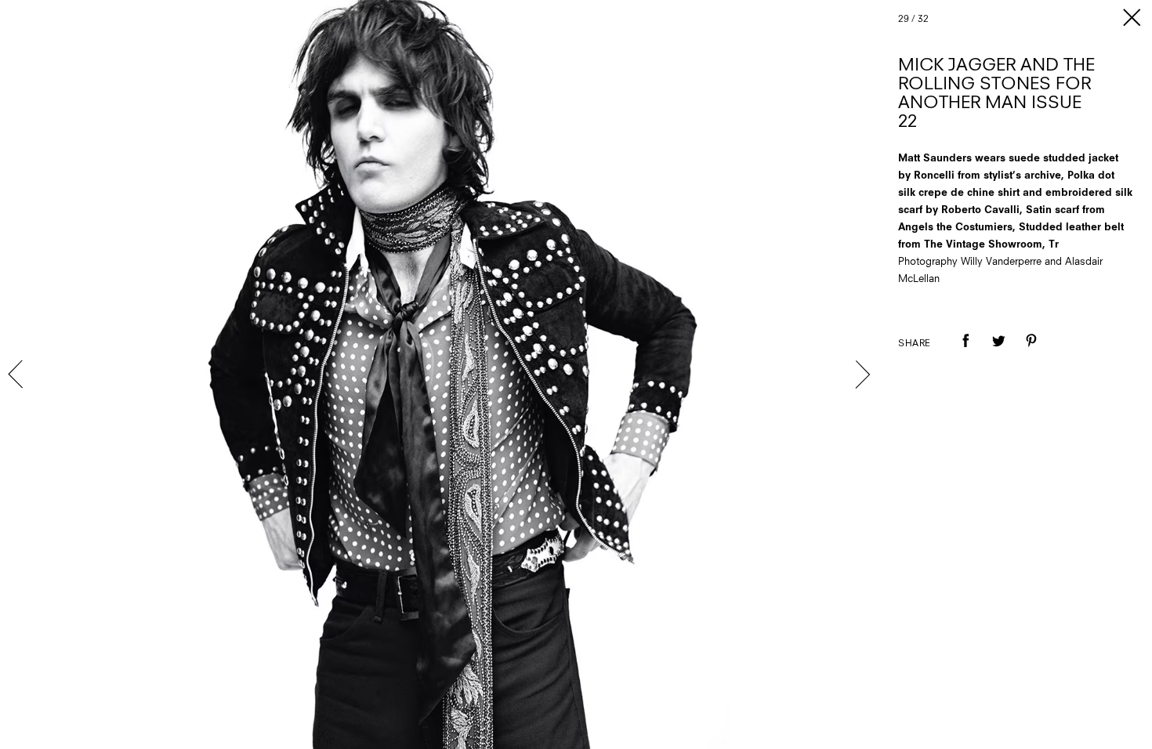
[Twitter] (998, 351)
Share (914, 344)
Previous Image (17, 374)
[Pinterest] (1031, 351)
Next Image (862, 374)
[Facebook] (965, 351)
